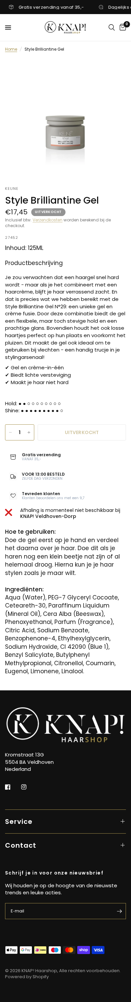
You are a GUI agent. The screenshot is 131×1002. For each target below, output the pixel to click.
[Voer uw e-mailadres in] (119, 911)
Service (19, 821)
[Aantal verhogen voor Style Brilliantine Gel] (29, 432)
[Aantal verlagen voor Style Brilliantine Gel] (10, 432)
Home (11, 49)
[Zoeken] (111, 27)
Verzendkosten (47, 220)
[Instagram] (28, 787)
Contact (20, 845)
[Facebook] (12, 787)
